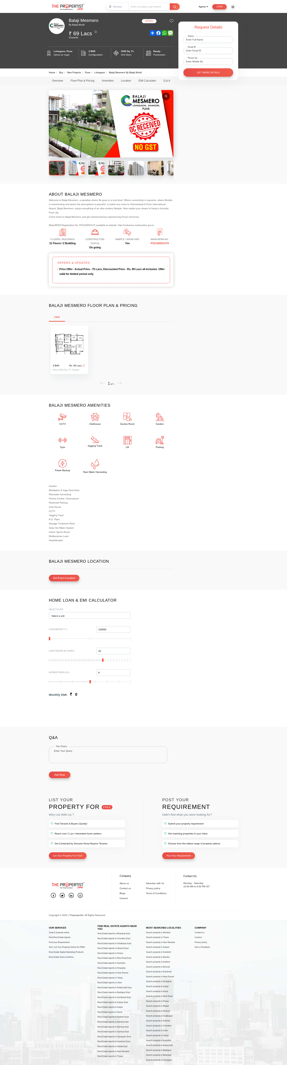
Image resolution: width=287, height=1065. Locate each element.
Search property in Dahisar (158, 1021)
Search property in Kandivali (159, 972)
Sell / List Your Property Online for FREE (67, 947)
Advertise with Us (155, 883)
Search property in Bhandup (158, 1055)
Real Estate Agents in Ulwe (109, 982)
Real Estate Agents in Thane (110, 1056)
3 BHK (57, 317)
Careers (124, 898)
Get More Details (208, 72)
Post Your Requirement (178, 855)
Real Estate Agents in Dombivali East (114, 997)
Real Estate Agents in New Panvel (112, 973)
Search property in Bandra (158, 957)
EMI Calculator (147, 80)
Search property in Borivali (158, 967)
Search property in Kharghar (159, 981)
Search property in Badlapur (158, 1050)
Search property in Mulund (158, 1011)
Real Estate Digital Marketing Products (66, 952)
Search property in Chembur (159, 1026)
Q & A (166, 80)
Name (191, 36)
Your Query (61, 746)
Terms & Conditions (156, 893)
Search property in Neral (157, 991)
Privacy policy (153, 888)
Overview (57, 80)
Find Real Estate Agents (59, 937)
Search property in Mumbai (158, 932)
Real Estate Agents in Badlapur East (113, 992)
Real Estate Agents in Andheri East (113, 1017)
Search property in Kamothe (158, 1040)
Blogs (122, 893)
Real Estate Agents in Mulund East (113, 948)
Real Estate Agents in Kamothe (111, 963)
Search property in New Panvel (160, 976)
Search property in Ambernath (159, 1045)
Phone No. (193, 58)
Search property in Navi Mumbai (160, 942)
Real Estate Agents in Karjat (110, 1007)
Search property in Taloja (157, 1035)
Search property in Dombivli (158, 952)
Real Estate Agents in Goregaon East (114, 1036)
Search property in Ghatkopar (159, 1016)
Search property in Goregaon (159, 1060)
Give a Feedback (202, 947)
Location (126, 80)
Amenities (108, 80)
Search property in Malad (157, 1006)
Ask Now (59, 774)
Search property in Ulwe (157, 1030)
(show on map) (61, 54)
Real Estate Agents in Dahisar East (113, 1032)
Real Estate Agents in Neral (109, 1012)
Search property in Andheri (158, 962)
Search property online (59, 932)
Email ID (192, 47)
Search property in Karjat (157, 986)
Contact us (125, 888)
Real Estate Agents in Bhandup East (113, 933)
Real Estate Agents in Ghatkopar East (114, 943)
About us (124, 883)
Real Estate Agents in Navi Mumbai (113, 1051)
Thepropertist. (76, 915)
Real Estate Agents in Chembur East (113, 938)
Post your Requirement (59, 942)
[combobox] (118, 6)
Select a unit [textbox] (57, 616)
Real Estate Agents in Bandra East (112, 1022)
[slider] (49, 638)
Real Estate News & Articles (61, 957)
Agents (203, 6)
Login (219, 6)
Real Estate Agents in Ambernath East (114, 987)
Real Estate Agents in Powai (110, 953)
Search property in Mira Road (159, 996)
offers (149, 21)
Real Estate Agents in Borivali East (113, 1027)
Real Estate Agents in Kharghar (111, 968)
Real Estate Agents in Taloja (110, 978)
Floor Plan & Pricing (82, 80)
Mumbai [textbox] (117, 6)
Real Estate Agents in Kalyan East (112, 1002)
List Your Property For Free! (67, 855)
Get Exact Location (64, 578)
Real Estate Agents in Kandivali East (113, 1041)
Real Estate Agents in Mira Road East (114, 958)
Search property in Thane (157, 937)
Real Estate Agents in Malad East (112, 1046)
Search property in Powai (157, 1001)
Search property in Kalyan (157, 947)
